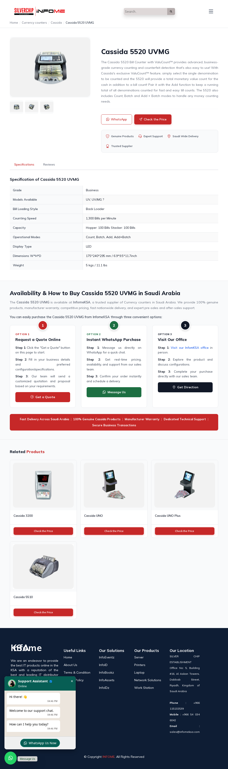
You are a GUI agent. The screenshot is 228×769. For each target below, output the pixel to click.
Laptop (139, 672)
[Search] (171, 11)
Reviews (49, 164)
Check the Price (155, 119)
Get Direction (187, 387)
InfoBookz (106, 672)
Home (14, 22)
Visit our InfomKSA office (190, 347)
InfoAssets (106, 680)
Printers (139, 664)
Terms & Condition (77, 672)
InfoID (103, 664)
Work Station (144, 687)
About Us (70, 664)
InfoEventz (106, 657)
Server (139, 657)
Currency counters (34, 22)
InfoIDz (104, 687)
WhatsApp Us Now (42, 743)
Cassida (56, 22)
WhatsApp (119, 119)
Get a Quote (45, 397)
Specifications (24, 164)
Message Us (117, 392)
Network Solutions (147, 680)
